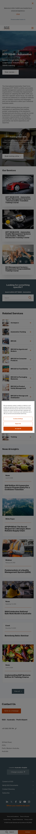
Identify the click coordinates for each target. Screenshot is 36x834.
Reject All (18, 423)
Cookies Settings (18, 418)
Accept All (18, 428)
